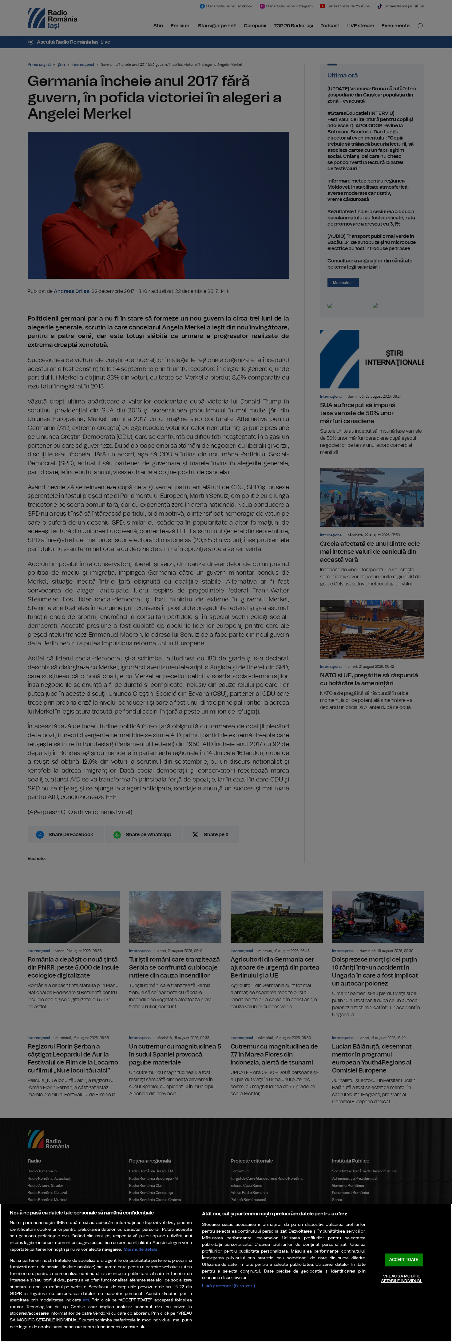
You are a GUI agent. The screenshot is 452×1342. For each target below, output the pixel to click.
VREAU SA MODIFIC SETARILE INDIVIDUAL (401, 1278)
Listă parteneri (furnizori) (228, 1286)
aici (86, 1300)
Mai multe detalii (140, 1249)
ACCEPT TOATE (403, 1260)
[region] (226, 1273)
